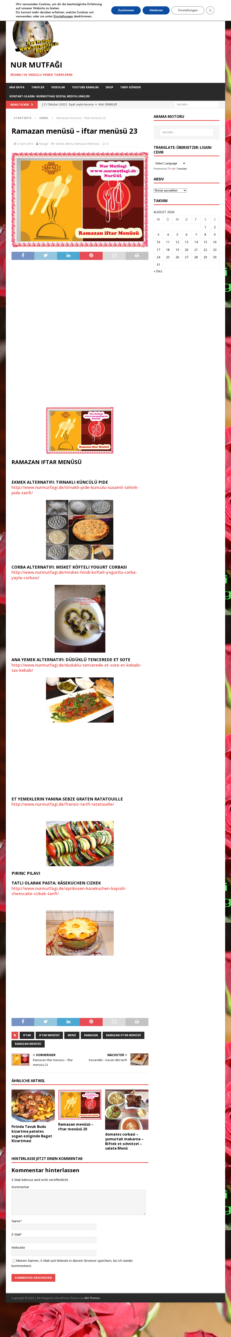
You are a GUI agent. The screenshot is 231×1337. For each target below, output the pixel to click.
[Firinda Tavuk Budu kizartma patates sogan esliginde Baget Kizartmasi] (33, 1106)
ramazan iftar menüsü (123, 1035)
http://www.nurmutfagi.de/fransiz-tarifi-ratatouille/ (63, 804)
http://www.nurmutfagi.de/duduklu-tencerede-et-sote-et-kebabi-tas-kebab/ (76, 667)
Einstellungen (188, 10)
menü (72, 1035)
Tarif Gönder (130, 87)
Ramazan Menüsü (86, 144)
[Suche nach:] (196, 104)
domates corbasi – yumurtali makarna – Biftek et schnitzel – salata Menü (124, 1141)
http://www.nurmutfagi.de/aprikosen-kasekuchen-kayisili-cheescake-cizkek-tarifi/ (69, 891)
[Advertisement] (80, 333)
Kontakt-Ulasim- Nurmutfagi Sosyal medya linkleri (49, 96)
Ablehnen (156, 10)
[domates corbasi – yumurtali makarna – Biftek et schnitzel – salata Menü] (126, 1110)
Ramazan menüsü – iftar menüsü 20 (75, 1127)
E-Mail (16, 1234)
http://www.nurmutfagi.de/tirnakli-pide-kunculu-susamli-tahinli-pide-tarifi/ (75, 490)
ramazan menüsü (28, 1044)
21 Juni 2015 (25, 144)
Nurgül (43, 144)
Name (16, 1221)
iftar (27, 1035)
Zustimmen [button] (126, 10)
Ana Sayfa (16, 87)
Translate (181, 168)
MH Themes (92, 1298)
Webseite (18, 1247)
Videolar (58, 87)
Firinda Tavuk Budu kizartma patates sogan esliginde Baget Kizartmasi (32, 1133)
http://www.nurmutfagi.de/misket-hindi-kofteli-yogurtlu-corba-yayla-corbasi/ (74, 574)
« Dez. (158, 271)
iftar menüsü (49, 1035)
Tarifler (37, 87)
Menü (69, 144)
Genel (59, 144)
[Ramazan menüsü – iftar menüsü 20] (80, 1105)
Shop (109, 87)
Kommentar (20, 1187)
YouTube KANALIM (85, 87)
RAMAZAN (91, 1035)
